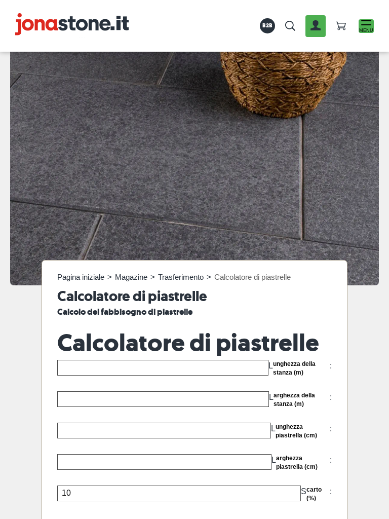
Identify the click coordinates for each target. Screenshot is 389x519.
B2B (267, 25)
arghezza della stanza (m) (294, 399)
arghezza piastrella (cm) (297, 462)
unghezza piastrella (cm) (296, 431)
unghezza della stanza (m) (294, 368)
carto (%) (314, 494)
